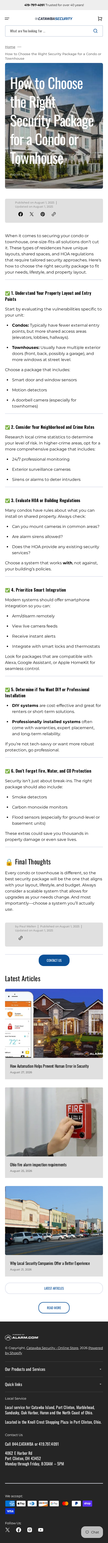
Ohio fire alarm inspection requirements (38, 1164)
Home (10, 47)
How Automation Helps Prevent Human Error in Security (49, 1066)
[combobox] (54, 31)
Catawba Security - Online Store (52, 1348)
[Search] (96, 30)
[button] (7, 18)
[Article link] (54, 1034)
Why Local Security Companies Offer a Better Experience (50, 1263)
